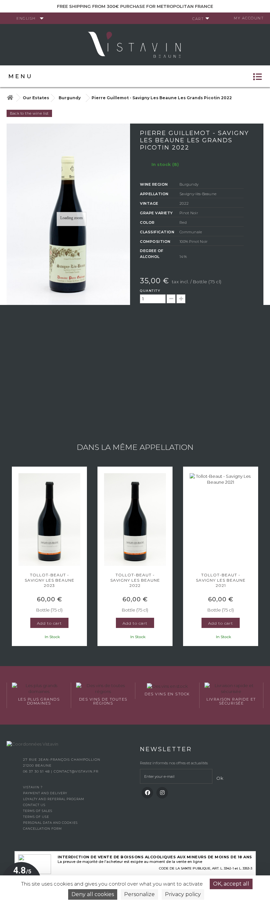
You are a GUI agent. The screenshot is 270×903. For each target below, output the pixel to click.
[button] (15, 557)
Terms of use (36, 817)
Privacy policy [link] (183, 894)
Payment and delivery (45, 793)
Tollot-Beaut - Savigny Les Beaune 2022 (135, 580)
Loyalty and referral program (53, 799)
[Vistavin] (135, 44)
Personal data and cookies (50, 822)
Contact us (34, 805)
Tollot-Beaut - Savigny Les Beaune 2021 (221, 580)
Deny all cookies (92, 894)
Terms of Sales (37, 811)
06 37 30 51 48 (37, 771)
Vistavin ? (32, 787)
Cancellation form (42, 828)
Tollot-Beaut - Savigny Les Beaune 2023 (49, 580)
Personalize (139, 894)
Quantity (150, 291)
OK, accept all (231, 884)
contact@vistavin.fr (76, 771)
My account (249, 18)
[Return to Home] (10, 98)
